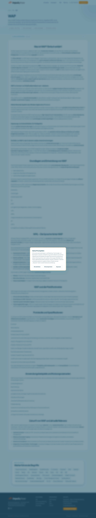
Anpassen (58, 266)
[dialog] (48, 258)
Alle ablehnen (37, 266)
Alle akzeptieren (48, 266)
